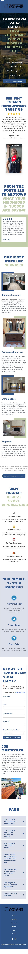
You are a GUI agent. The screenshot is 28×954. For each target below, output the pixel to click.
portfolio (14, 926)
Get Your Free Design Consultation (14, 81)
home (14, 915)
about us (14, 919)
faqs (14, 930)
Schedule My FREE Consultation (12, 737)
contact (14, 933)
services (14, 923)
